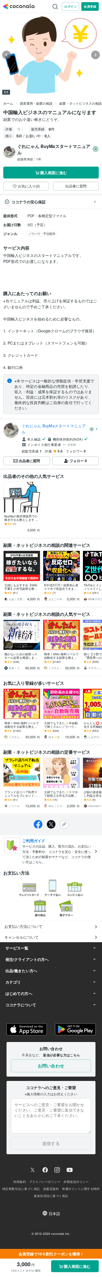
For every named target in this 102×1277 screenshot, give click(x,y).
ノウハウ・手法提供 (41, 233)
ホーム (8, 103)
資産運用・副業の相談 (36, 103)
